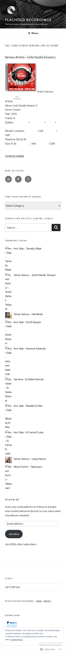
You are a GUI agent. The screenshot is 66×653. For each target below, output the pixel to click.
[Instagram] (8, 179)
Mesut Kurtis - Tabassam (28, 466)
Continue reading (14, 155)
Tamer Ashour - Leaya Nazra (30, 458)
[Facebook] (18, 179)
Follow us (12, 500)
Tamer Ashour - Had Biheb (28, 314)
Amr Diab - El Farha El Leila (28, 432)
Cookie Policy (17, 639)
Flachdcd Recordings (28, 20)
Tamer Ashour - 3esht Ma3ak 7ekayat (35, 275)
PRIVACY (47, 601)
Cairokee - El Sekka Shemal (28, 379)
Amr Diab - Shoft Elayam (27, 322)
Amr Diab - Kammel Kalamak (30, 348)
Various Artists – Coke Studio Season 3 (30, 57)
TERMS (39, 601)
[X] (28, 179)
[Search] (56, 227)
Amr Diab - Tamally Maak (27, 248)
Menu (34, 33)
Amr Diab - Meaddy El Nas (28, 405)
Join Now (14, 533)
